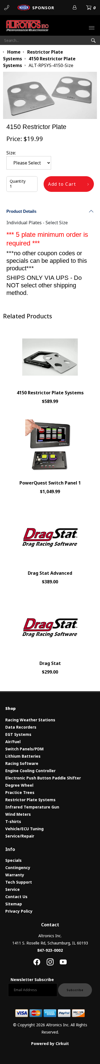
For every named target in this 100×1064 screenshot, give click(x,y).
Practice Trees (19, 792)
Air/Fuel (13, 741)
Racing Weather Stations (30, 719)
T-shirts (13, 821)
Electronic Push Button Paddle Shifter (43, 778)
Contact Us (16, 896)
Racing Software (21, 763)
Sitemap (13, 903)
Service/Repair (19, 836)
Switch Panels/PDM (24, 749)
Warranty (14, 874)
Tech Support (18, 882)
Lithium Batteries (23, 756)
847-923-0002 (50, 950)
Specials (13, 860)
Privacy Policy (18, 911)
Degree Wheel (19, 785)
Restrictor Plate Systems (30, 799)
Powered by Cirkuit (50, 1043)
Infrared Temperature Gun (32, 807)
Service (12, 889)
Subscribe (75, 990)
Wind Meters (18, 814)
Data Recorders (20, 727)
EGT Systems (18, 734)
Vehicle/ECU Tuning (24, 828)
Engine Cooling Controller (30, 770)
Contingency (17, 867)
